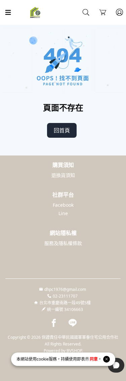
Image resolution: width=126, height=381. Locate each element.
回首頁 (62, 130)
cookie (43, 359)
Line (63, 213)
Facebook (63, 205)
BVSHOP (74, 351)
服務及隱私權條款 (63, 243)
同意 (94, 359)
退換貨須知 (63, 175)
